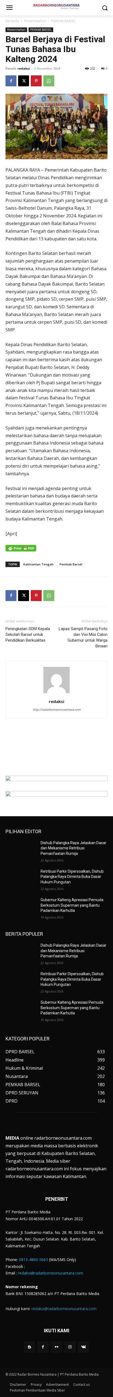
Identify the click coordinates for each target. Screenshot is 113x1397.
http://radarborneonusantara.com (57, 709)
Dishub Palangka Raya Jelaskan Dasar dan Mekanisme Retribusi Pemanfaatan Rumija (73, 848)
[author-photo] (56, 693)
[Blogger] (29, 1347)
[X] (23, 80)
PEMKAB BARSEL (63, 21)
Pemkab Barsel (71, 564)
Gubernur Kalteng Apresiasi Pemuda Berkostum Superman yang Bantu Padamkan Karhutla (72, 905)
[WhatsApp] (48, 80)
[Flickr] (56, 1347)
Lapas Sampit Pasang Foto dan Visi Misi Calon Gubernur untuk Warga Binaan (83, 637)
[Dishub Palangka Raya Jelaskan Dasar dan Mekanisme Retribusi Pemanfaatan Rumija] (20, 851)
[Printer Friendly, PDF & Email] (20, 551)
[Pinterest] (36, 80)
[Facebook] (10, 80)
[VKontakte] (83, 1347)
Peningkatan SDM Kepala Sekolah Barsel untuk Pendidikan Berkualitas (27, 634)
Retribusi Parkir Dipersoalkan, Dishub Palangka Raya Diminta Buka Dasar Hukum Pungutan (72, 876)
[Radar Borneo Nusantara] (56, 6)
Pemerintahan (35, 21)
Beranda (12, 21)
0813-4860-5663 (33, 1259)
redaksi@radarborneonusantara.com (50, 1273)
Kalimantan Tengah (38, 564)
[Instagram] (70, 1347)
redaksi (24, 68)
